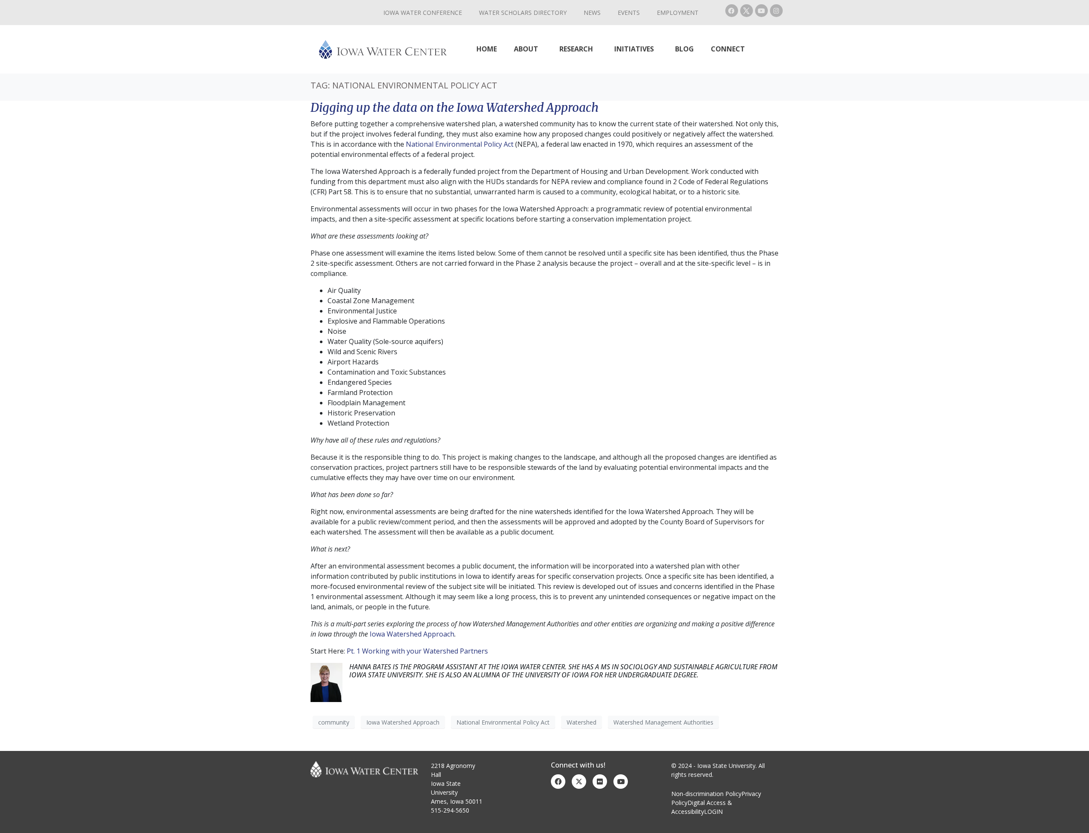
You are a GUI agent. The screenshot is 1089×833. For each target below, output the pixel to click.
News (592, 13)
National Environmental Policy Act (459, 144)
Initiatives (634, 49)
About (526, 49)
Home (486, 49)
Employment (677, 13)
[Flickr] (600, 781)
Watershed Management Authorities (663, 722)
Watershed (581, 722)
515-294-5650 (450, 810)
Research (576, 49)
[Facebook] (731, 10)
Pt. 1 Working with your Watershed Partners (417, 651)
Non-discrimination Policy (706, 794)
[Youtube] (761, 10)
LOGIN (713, 811)
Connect (728, 49)
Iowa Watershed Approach (412, 634)
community (333, 722)
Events (629, 13)
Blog (684, 49)
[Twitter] (579, 781)
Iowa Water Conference (422, 13)
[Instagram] (776, 10)
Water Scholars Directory (523, 13)
